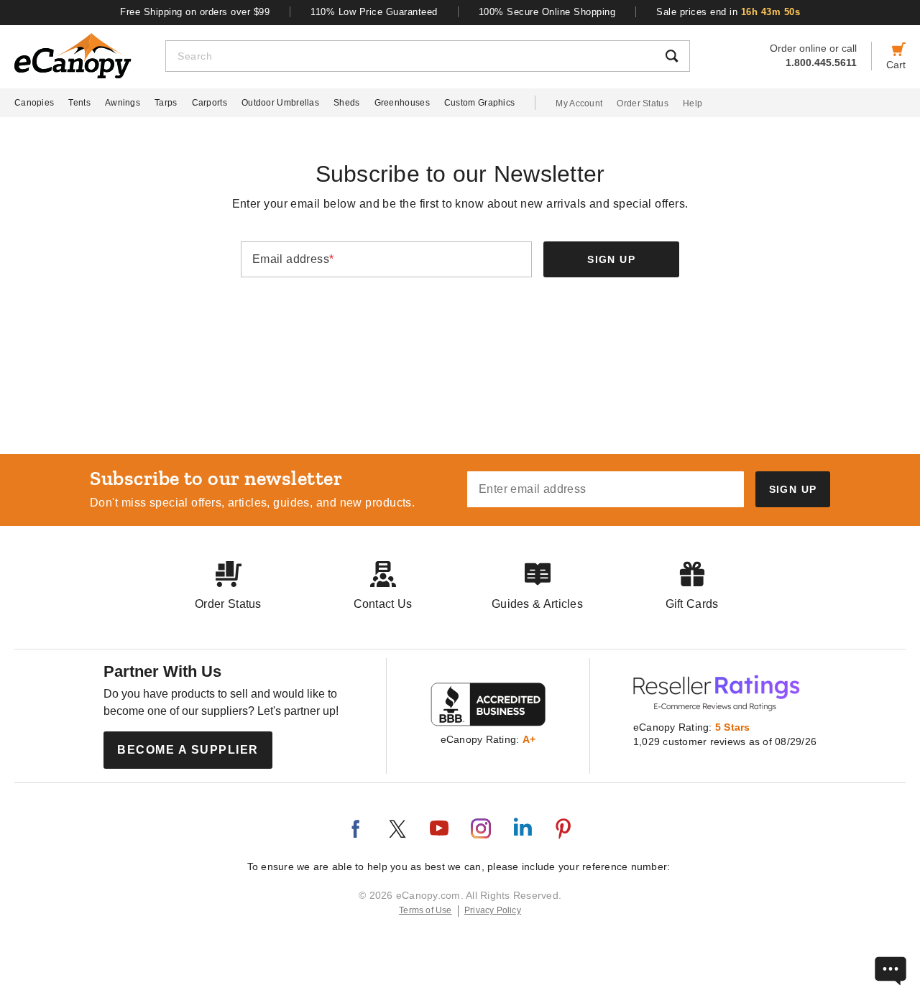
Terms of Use (425, 910)
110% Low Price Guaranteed (374, 11)
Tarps (166, 103)
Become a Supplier (188, 750)
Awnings (122, 103)
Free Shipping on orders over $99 (195, 11)
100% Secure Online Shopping (547, 11)
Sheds (347, 103)
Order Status (642, 103)
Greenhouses (402, 103)
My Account (579, 103)
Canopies (34, 103)
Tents (79, 103)
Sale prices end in (728, 11)
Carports (209, 103)
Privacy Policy (492, 910)
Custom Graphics (479, 103)
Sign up (611, 259)
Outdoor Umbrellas (280, 103)
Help (692, 103)
